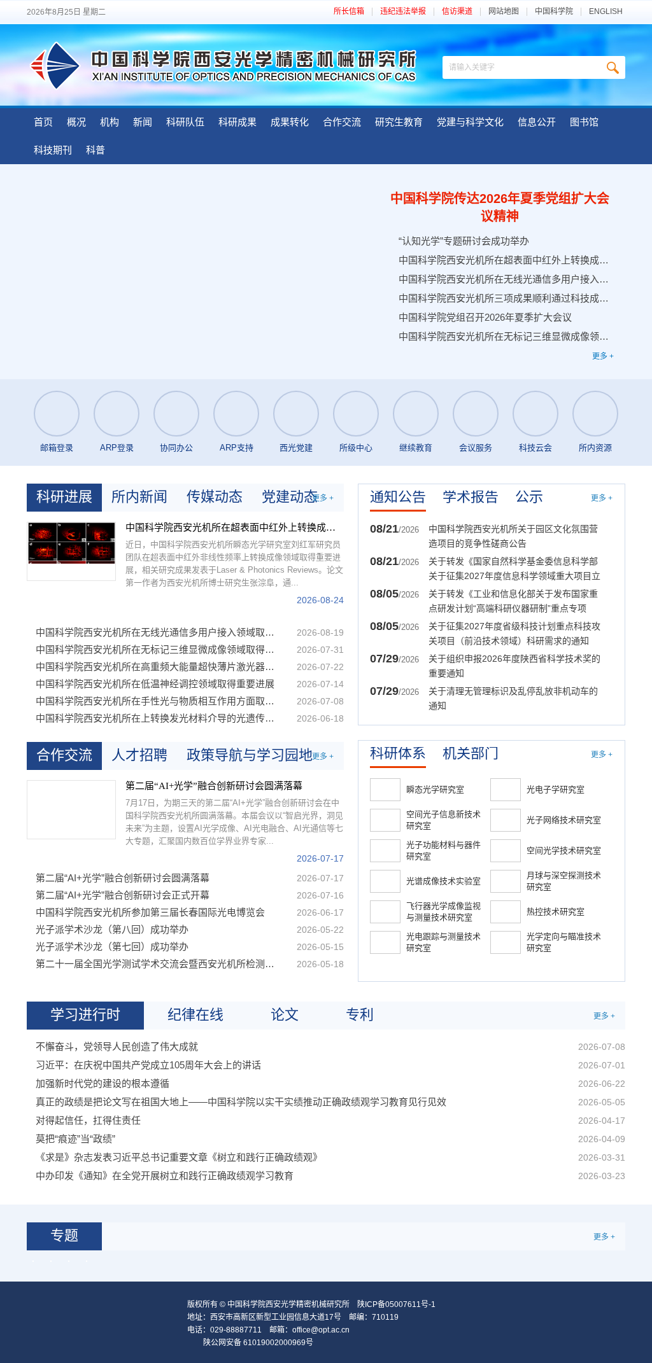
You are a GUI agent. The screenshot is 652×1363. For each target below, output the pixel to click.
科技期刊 (53, 149)
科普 (95, 149)
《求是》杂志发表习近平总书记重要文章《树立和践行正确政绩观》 (179, 1157)
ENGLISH (606, 12)
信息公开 (537, 121)
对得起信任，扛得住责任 (88, 1120)
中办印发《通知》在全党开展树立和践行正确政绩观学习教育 (165, 1175)
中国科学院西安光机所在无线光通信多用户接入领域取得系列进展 (505, 279)
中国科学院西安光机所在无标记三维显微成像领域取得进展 (505, 336)
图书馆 (584, 121)
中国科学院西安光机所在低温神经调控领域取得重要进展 (155, 683)
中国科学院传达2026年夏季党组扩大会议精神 (499, 207)
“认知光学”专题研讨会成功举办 (464, 240)
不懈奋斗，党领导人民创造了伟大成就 (117, 1046)
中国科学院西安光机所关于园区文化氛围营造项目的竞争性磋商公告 (513, 536)
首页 (43, 121)
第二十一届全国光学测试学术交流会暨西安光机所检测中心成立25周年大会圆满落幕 (158, 963)
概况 (76, 121)
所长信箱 (349, 12)
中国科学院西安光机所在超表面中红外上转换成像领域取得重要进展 (505, 260)
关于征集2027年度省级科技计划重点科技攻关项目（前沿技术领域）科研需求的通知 (514, 633)
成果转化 (290, 121)
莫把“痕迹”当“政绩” (75, 1138)
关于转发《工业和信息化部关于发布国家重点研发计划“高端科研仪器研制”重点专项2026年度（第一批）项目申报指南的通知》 (514, 602)
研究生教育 (399, 121)
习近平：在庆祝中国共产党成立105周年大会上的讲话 (148, 1064)
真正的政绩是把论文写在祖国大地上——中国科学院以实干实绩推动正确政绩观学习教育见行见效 (241, 1101)
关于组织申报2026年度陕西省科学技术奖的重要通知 (514, 666)
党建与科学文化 (470, 121)
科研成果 (237, 121)
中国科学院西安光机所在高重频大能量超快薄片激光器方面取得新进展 (158, 666)
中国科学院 (554, 12)
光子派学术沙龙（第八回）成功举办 (112, 929)
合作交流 (342, 121)
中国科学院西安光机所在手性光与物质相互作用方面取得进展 (158, 700)
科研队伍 (185, 121)
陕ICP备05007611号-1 (396, 1304)
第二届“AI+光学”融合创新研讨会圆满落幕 (213, 786)
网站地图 (503, 12)
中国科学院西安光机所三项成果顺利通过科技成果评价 (505, 298)
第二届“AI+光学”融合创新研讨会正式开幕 (122, 895)
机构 (109, 121)
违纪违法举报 (403, 12)
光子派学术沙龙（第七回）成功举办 (112, 946)
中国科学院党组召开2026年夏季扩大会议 (485, 317)
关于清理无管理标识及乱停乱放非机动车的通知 (513, 698)
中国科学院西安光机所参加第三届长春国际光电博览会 (150, 912)
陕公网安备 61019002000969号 (258, 1342)
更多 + (603, 356)
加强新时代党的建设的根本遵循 (102, 1083)
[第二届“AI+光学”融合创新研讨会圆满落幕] (71, 809)
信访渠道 (457, 12)
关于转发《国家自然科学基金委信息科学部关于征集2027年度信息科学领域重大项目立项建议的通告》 (514, 570)
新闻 (142, 121)
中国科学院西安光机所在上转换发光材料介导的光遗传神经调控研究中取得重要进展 (158, 718)
